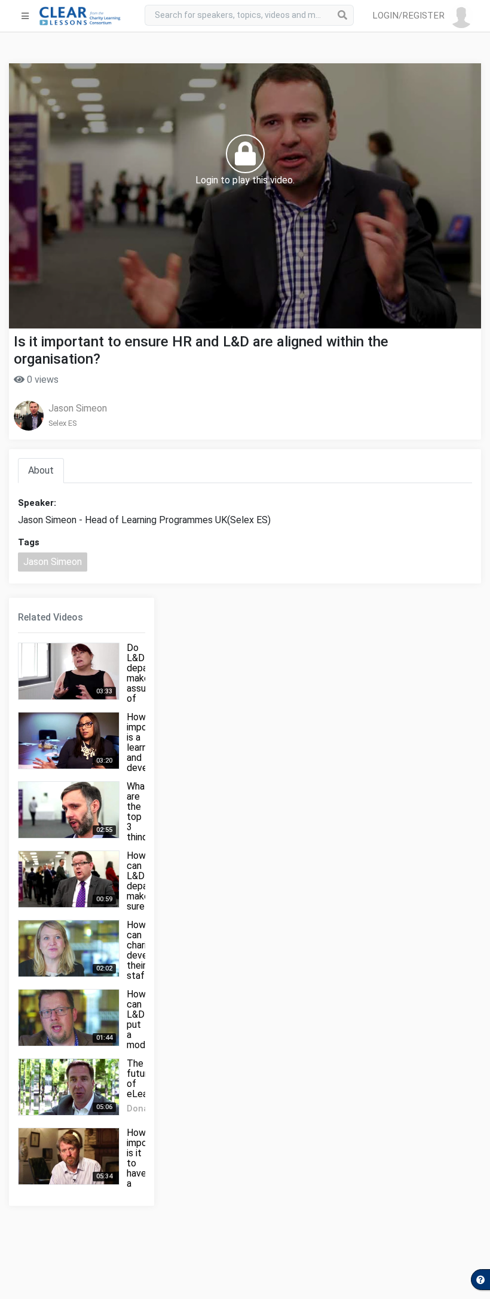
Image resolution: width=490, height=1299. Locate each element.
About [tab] (41, 470)
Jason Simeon (77, 408)
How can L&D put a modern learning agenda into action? (143, 1039)
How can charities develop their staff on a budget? (145, 960)
